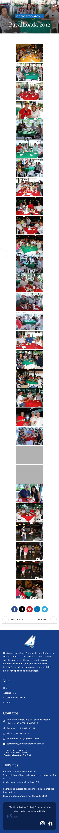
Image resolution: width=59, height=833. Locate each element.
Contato (7, 702)
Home (6, 688)
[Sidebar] (4, 254)
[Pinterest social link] (29, 609)
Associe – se (9, 692)
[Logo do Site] (7, 5)
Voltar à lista (29, 619)
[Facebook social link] (14, 609)
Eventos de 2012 (34, 16)
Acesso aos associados (15, 697)
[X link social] (22, 609)
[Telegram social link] (45, 609)
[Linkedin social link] (37, 609)
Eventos (20, 16)
